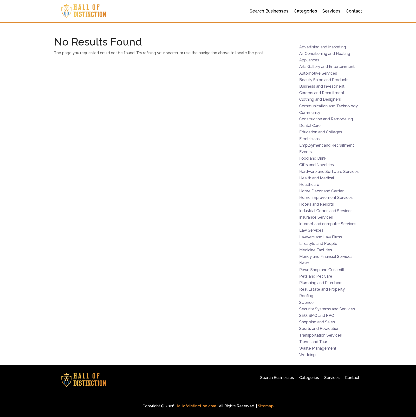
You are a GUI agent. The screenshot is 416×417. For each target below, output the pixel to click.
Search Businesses (269, 10)
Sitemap (265, 406)
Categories (305, 10)
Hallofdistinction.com (196, 406)
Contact (354, 10)
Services (331, 10)
